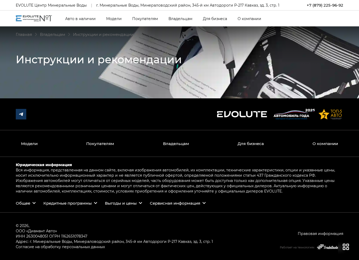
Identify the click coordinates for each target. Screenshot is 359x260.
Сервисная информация (175, 203)
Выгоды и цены (121, 203)
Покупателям (145, 19)
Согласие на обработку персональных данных (60, 246)
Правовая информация (320, 233)
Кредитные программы (67, 203)
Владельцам (180, 19)
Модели (114, 19)
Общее (23, 203)
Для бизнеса (215, 19)
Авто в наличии (80, 19)
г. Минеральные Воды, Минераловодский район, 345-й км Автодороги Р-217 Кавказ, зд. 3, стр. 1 (187, 5)
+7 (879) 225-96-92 (325, 5)
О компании (249, 19)
